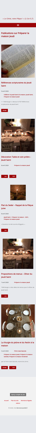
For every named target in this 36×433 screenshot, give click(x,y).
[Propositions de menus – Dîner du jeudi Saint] (18, 268)
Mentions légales (26, 400)
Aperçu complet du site (18, 394)
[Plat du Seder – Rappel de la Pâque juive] (18, 199)
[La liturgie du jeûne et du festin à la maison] (18, 336)
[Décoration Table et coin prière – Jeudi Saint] (18, 151)
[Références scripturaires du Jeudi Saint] (18, 76)
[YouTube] (21, 383)
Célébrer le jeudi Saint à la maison (14, 94)
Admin (18, 403)
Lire (5, 176)
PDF (13, 176)
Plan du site (14, 400)
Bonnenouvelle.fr (22, 408)
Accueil (6, 400)
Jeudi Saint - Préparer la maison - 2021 (16, 217)
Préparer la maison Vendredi (18, 356)
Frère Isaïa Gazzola (20, 351)
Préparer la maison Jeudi (11, 97)
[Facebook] (18, 383)
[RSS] (15, 383)
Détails (5, 110)
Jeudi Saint (29, 94)
